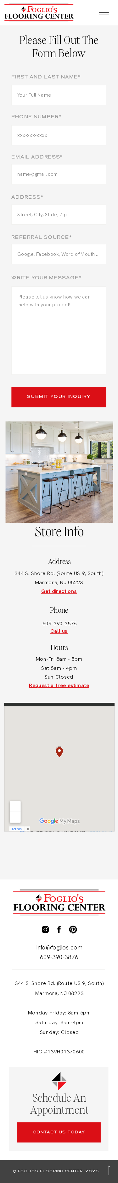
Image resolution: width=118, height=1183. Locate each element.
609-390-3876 (59, 623)
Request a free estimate (59, 685)
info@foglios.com (59, 947)
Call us (59, 631)
